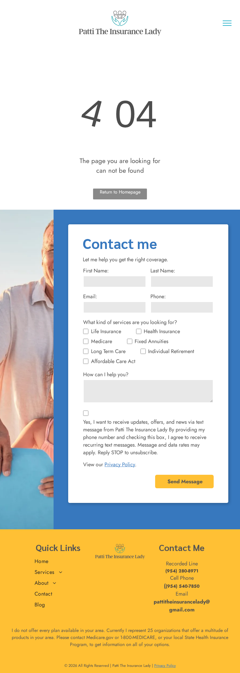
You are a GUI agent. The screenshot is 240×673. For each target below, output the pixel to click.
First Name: (96, 270)
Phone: (158, 296)
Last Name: (162, 270)
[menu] (227, 23)
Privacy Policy (119, 464)
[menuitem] (58, 561)
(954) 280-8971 (181, 571)
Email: (90, 296)
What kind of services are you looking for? (130, 322)
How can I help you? (105, 374)
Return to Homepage (120, 192)
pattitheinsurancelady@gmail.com (182, 605)
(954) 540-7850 (183, 586)
